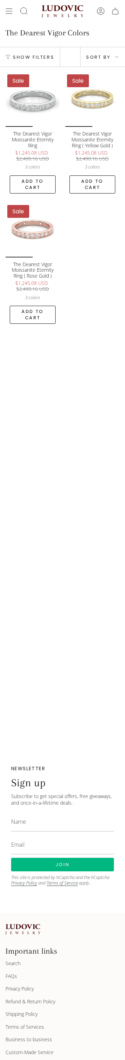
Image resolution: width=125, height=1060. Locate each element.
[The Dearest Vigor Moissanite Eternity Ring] (33, 100)
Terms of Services (25, 1027)
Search (13, 963)
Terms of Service (62, 883)
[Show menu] (9, 11)
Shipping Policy (22, 1014)
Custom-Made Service (29, 1052)
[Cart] (115, 11)
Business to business (29, 1039)
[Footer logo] (23, 929)
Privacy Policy (24, 883)
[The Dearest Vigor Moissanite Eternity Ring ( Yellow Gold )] (92, 100)
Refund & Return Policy (30, 1001)
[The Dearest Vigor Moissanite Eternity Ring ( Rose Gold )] (33, 230)
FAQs (11, 976)
